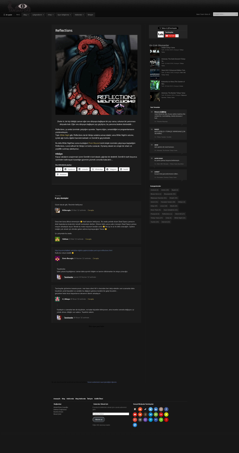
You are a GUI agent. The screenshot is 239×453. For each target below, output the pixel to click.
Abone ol (98, 419)
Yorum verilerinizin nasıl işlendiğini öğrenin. (102, 382)
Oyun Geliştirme (63, 15)
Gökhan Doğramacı (60, 409)
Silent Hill (182, 72)
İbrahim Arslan (58, 412)
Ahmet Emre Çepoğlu (61, 407)
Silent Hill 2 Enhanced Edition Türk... (173, 70)
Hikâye (181, 202)
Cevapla (91, 210)
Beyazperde (170, 194)
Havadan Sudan (168, 202)
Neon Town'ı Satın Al (203, 14)
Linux (163, 206)
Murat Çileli (57, 414)
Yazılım (155, 222)
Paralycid (155, 214)
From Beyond (94, 143)
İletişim (90, 15)
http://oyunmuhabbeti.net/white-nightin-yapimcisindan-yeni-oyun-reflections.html (83, 250)
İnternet (166, 222)
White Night (64, 135)
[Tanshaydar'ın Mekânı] (13, 11)
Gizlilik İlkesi (98, 399)
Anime (181, 86)
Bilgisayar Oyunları (159, 198)
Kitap (50, 15)
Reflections (167, 214)
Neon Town (156, 210)
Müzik (173, 206)
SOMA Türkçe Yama (168, 48)
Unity (168, 218)
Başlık (175, 190)
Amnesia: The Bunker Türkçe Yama (173, 93)
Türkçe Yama (165, 74)
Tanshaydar (68, 277)
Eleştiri (173, 198)
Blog (25, 15)
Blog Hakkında (80, 399)
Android (154, 190)
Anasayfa (57, 399)
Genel (154, 202)
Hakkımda (78, 15)
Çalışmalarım (37, 15)
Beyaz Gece (156, 194)
